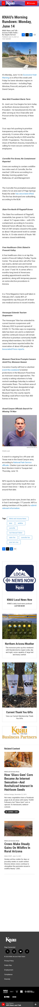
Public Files (8, 965)
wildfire (20, 523)
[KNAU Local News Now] (19, 578)
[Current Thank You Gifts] (19, 685)
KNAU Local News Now (19, 599)
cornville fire (25, 537)
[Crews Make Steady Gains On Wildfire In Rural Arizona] (18, 828)
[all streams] (36, 1004)
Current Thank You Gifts (19, 712)
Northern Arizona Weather (19, 643)
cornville (12, 528)
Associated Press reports (13, 349)
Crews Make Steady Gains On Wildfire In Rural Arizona (17, 847)
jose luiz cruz (13, 542)
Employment (8, 970)
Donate (32, 3)
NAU (10, 523)
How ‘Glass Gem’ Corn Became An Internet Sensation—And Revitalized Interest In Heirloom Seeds (18, 782)
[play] (3, 1004)
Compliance (8, 974)
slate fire (12, 537)
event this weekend (10, 370)
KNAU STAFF (8, 856)
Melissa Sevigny (9, 794)
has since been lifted (25, 194)
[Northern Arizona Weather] (19, 626)
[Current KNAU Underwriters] (19, 732)
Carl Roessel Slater (15, 533)
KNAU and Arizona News (17, 518)
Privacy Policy (9, 961)
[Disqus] (19, 902)
